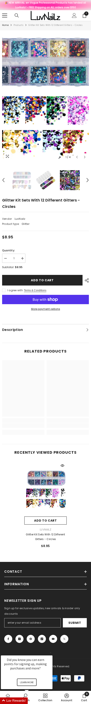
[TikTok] (42, 639)
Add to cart (42, 280)
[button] (77, 157)
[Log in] (74, 15)
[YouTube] (53, 639)
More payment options (45, 309)
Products (19, 25)
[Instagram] (19, 639)
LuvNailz (20, 219)
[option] (45, 96)
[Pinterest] (31, 639)
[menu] (4, 15)
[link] (23, 425)
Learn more (27, 682)
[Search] (16, 15)
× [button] (50, 653)
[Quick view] (62, 465)
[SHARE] (86, 280)
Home (5, 25)
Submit (74, 623)
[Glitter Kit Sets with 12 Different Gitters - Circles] (45, 488)
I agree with (15, 290)
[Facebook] (8, 639)
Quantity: (8, 250)
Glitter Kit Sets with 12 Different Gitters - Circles (45, 537)
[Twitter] (64, 639)
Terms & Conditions (35, 290)
